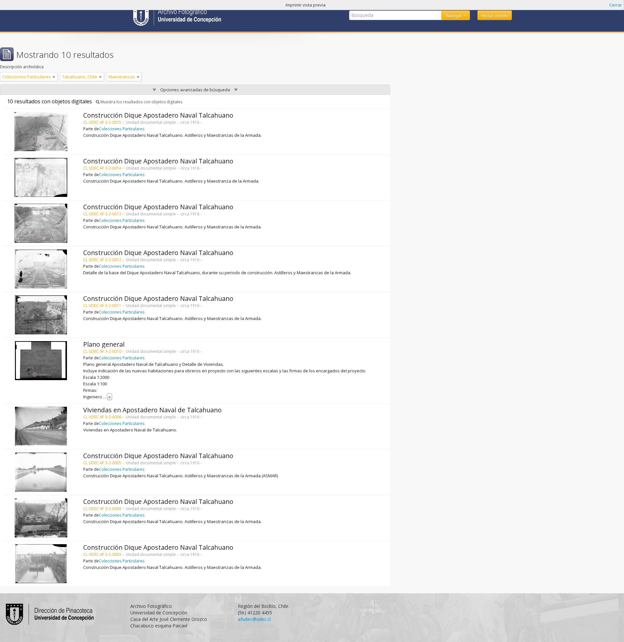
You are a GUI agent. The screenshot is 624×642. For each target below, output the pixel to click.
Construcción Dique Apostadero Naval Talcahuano (158, 115)
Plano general (103, 344)
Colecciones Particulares (122, 128)
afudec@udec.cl (254, 619)
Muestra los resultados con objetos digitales (140, 102)
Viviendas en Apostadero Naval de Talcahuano (152, 409)
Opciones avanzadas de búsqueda (195, 90)
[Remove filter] (54, 76)
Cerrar (615, 5)
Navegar (454, 15)
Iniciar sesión (495, 15)
